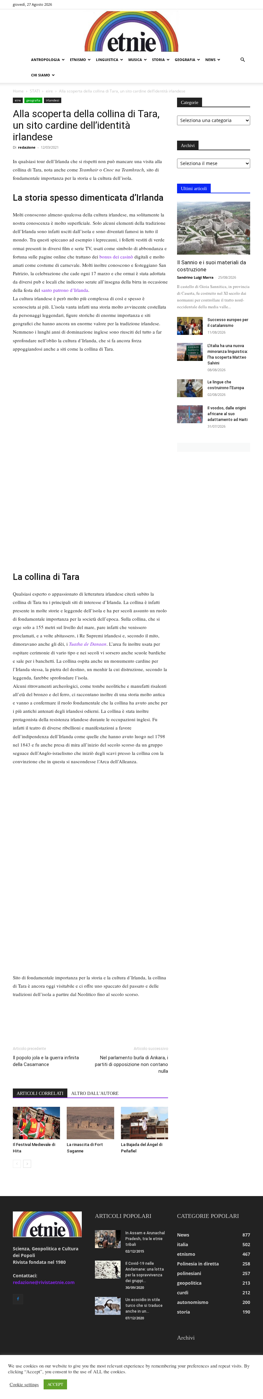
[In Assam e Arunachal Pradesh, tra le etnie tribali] (108, 1239)
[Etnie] (131, 31)
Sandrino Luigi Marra (195, 277)
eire (49, 91)
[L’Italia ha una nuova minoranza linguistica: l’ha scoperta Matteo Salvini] (190, 352)
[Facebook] (18, 1299)
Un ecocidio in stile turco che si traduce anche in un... (144, 1306)
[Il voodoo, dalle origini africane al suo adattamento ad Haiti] (190, 414)
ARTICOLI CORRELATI (40, 1093)
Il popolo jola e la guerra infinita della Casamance (46, 1061)
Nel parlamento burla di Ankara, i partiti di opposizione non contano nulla (131, 1064)
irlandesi (52, 100)
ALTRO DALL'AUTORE (95, 1093)
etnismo (78, 59)
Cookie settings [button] (24, 1384)
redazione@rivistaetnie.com (44, 1282)
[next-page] (27, 1164)
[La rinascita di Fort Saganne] (90, 1123)
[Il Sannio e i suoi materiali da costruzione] (213, 228)
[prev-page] (17, 1164)
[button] (242, 60)
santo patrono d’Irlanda (64, 290)
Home (18, 91)
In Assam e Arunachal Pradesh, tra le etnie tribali (145, 1239)
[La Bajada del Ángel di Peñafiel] (144, 1123)
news (210, 59)
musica (135, 59)
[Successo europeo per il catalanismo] (190, 326)
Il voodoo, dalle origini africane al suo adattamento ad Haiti (228, 414)
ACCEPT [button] (55, 1384)
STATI (35, 91)
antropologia (45, 59)
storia (158, 59)
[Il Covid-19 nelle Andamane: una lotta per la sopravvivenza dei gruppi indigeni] (108, 1270)
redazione (27, 147)
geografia (185, 59)
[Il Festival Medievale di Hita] (36, 1123)
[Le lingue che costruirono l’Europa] (190, 388)
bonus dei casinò (116, 256)
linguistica (107, 59)
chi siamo (40, 75)
